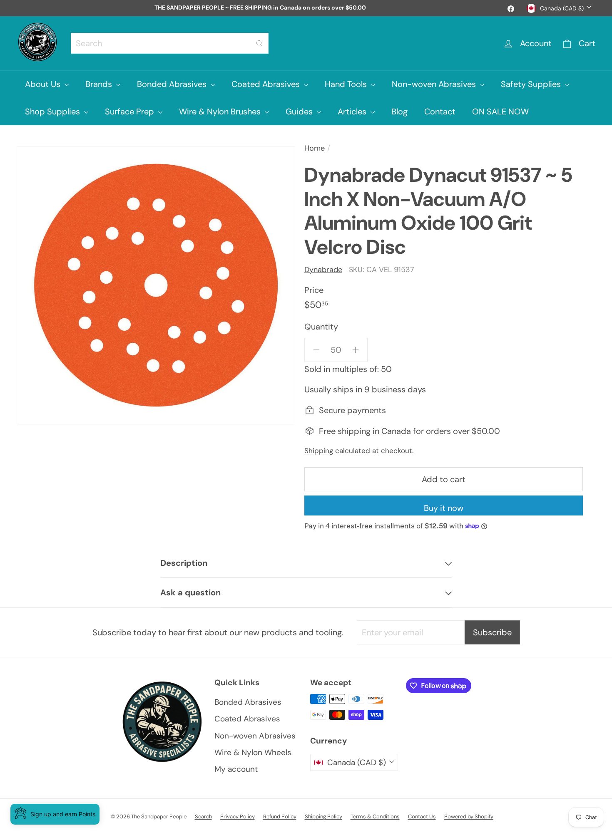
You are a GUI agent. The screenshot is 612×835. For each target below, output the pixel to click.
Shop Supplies (53, 111)
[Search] (259, 43)
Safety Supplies (532, 84)
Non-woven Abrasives (435, 84)
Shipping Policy (323, 816)
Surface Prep (130, 111)
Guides (300, 111)
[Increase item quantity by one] (355, 350)
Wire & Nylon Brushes (221, 111)
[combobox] (170, 43)
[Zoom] (156, 285)
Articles (353, 111)
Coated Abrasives (266, 84)
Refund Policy (279, 816)
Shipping (318, 450)
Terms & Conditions (375, 816)
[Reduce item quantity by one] (316, 350)
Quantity (321, 326)
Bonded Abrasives (173, 84)
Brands (99, 84)
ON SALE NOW (500, 111)
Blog (399, 111)
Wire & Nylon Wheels (252, 752)
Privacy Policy (237, 816)
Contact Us (422, 816)
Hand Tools (347, 84)
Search (203, 816)
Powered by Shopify (468, 816)
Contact (439, 111)
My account (236, 769)
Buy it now (443, 508)
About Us (43, 84)
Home (314, 148)
